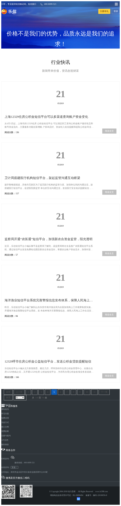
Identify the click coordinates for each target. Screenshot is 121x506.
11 (94, 392)
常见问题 (5, 413)
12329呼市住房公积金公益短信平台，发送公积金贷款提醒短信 (48, 361)
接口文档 (5, 427)
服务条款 (5, 444)
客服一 (14, 467)
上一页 (19, 392)
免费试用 (5, 418)
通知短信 (5, 409)
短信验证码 (6, 405)
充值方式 (5, 422)
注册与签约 (6, 436)
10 (87, 392)
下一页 (104, 392)
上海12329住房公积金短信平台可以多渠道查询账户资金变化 (46, 116)
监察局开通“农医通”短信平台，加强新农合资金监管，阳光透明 (48, 239)
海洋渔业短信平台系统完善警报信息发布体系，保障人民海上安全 (50, 300)
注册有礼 (104, 11)
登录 (116, 11)
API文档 (4, 440)
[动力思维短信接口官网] (9, 11)
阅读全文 (109, 131)
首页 (8, 392)
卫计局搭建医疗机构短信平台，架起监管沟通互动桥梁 (42, 178)
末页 (8, 397)
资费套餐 (5, 431)
